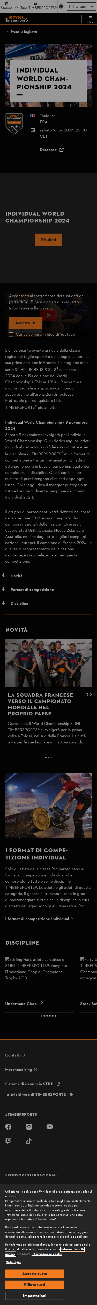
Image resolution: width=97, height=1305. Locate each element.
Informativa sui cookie (47, 1254)
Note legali (13, 1262)
